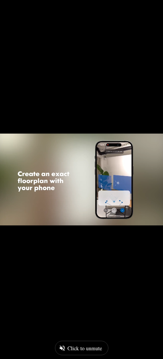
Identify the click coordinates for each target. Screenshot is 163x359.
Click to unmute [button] (84, 348)
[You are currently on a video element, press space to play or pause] (81, 179)
